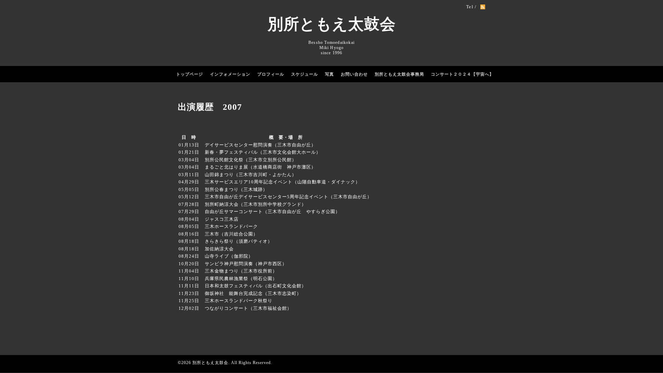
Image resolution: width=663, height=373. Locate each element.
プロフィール (270, 74)
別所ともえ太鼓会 (332, 24)
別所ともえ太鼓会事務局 (399, 74)
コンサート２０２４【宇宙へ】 (462, 74)
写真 (329, 74)
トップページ (189, 74)
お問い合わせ (354, 74)
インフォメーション (230, 74)
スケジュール (304, 74)
